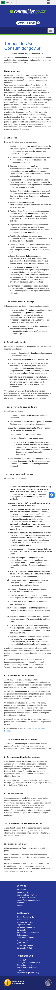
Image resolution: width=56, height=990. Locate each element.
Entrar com (26, 23)
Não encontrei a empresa (26, 895)
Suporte (20, 905)
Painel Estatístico (23, 892)
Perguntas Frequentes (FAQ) (28, 973)
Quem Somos (22, 943)
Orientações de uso (24, 965)
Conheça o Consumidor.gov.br (28, 963)
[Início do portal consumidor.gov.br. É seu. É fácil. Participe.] (28, 10)
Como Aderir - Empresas (26, 898)
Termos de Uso (22, 960)
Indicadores (21, 890)
